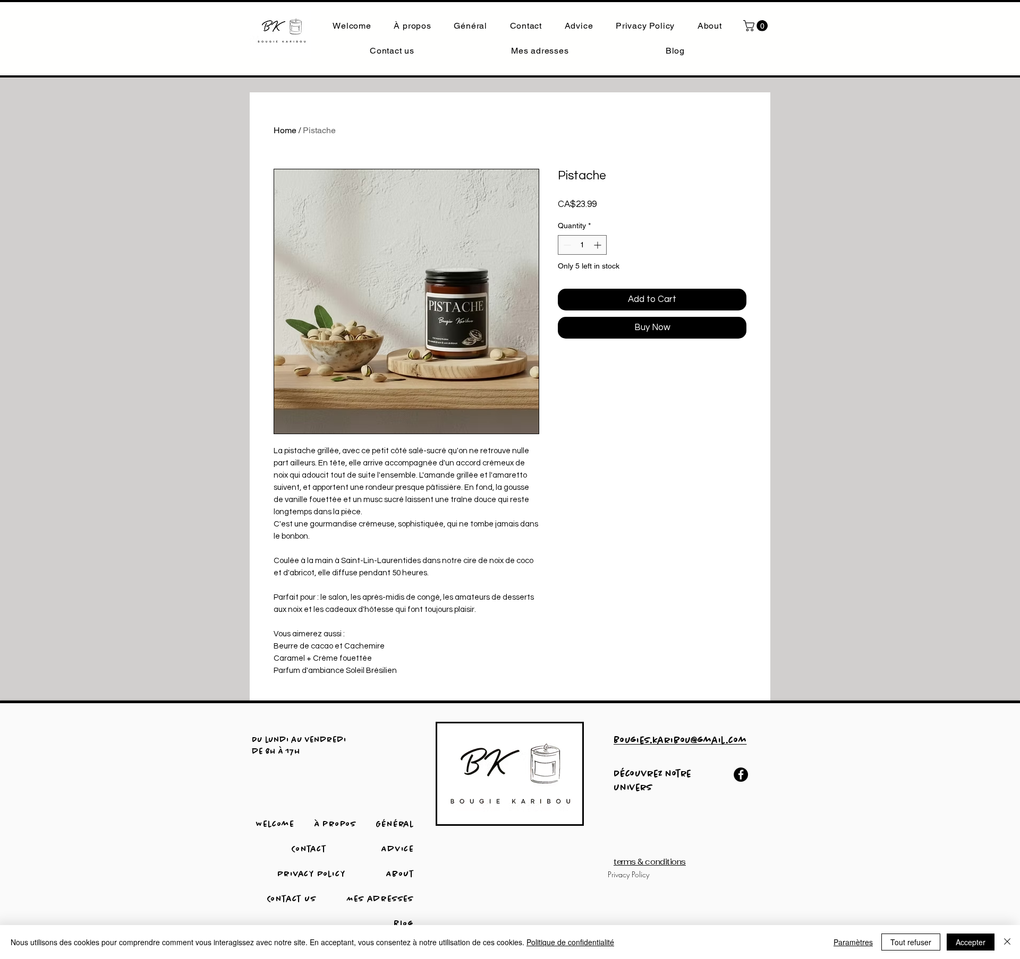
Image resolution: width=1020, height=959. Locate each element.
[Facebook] (741, 774)
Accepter (970, 942)
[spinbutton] (582, 245)
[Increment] (598, 245)
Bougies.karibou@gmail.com (680, 741)
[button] (756, 25)
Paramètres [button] (853, 942)
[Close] (1007, 942)
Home (285, 130)
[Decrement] (566, 245)
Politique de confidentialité (570, 942)
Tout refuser (910, 942)
